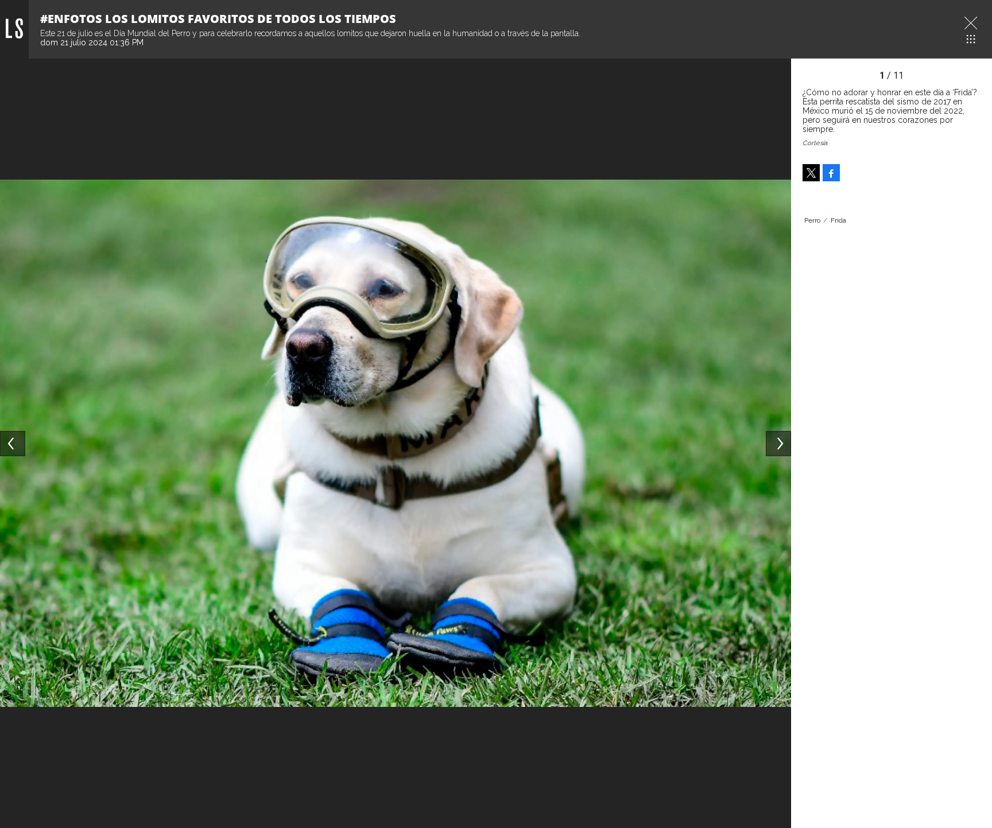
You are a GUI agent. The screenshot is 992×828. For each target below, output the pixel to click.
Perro (812, 220)
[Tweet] (811, 172)
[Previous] (12, 443)
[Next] (778, 443)
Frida (838, 220)
